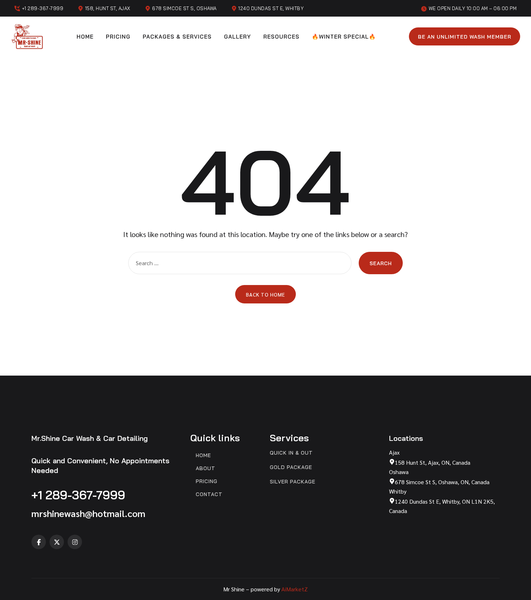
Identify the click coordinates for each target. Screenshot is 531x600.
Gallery (237, 36)
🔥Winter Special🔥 (344, 36)
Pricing (118, 36)
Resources (281, 36)
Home (85, 36)
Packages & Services (177, 36)
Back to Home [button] (265, 294)
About (205, 468)
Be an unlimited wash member (464, 37)
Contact (209, 494)
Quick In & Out (291, 453)
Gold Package (291, 467)
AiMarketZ (294, 589)
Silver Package (292, 482)
